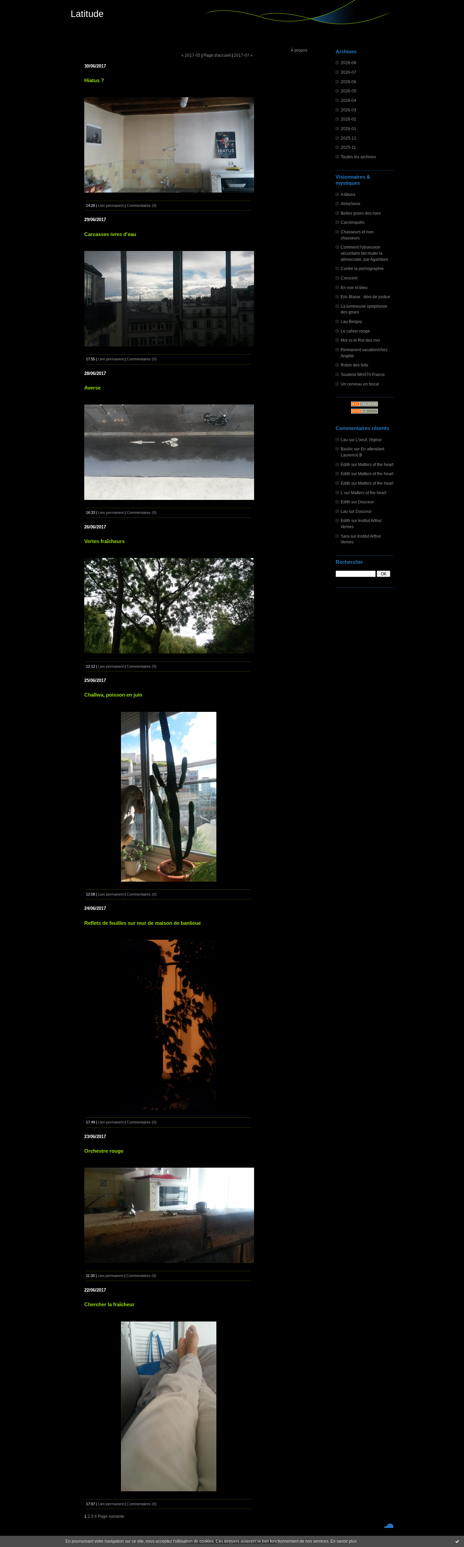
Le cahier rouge (355, 331)
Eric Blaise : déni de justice (365, 296)
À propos (299, 50)
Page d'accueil (217, 55)
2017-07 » (243, 55)
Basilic (347, 449)
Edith (345, 464)
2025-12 (348, 138)
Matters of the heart (375, 464)
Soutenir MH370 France (363, 374)
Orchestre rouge (103, 1151)
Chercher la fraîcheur (109, 1304)
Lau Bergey (351, 321)
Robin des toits (354, 365)
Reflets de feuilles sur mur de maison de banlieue (142, 923)
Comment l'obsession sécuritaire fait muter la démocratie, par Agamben (364, 253)
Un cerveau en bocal (360, 384)
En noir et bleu (354, 287)
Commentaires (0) (142, 205)
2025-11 (348, 147)
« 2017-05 (190, 55)
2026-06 (348, 81)
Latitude (87, 14)
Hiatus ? (94, 80)
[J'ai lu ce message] (457, 1541)
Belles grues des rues (361, 213)
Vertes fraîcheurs (104, 541)
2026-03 (348, 110)
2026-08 (348, 62)
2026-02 (348, 119)
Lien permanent (111, 205)
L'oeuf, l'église (369, 439)
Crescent (349, 278)
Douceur (366, 502)
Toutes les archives (358, 157)
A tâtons (348, 194)
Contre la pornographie (362, 268)
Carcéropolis (352, 222)
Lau (344, 439)
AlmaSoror (350, 203)
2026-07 (348, 72)
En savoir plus (344, 1541)
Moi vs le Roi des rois (360, 340)
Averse (92, 388)
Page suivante (111, 1516)
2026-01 (348, 128)
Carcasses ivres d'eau (110, 234)
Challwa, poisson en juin (113, 695)
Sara (345, 536)
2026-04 (348, 100)
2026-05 (348, 91)
